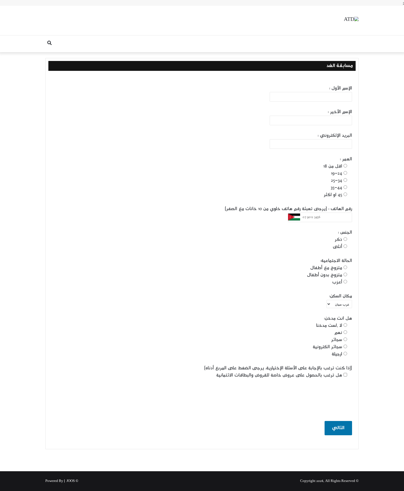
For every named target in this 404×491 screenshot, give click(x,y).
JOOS (71, 481)
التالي (338, 428)
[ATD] (351, 20)
